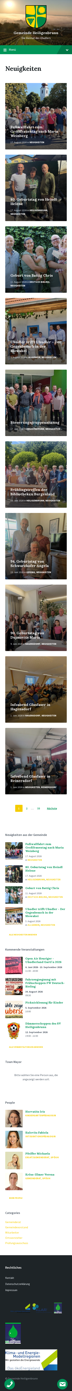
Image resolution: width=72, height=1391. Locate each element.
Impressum (11, 1290)
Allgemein (34, 357)
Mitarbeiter (12, 1232)
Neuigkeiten (37, 142)
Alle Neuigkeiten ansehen (23, 934)
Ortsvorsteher (13, 1237)
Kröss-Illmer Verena (39, 1174)
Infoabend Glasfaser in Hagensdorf (30, 706)
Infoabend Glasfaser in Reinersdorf (30, 778)
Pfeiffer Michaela (37, 1153)
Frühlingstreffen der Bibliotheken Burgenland (32, 491)
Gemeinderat (13, 1222)
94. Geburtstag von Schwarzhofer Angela (29, 563)
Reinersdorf (49, 787)
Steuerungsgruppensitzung (34, 422)
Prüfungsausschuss (16, 1243)
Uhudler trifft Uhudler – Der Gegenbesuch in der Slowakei (35, 346)
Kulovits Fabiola (36, 1132)
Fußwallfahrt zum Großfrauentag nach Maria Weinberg (34, 131)
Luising (30, 572)
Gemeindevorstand (16, 1227)
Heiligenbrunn (38, 210)
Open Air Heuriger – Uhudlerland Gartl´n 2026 (43, 960)
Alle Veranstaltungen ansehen (26, 1047)
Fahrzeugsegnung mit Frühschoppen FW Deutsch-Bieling (45, 983)
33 (38, 808)
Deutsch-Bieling (39, 281)
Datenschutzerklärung (17, 1284)
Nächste (52, 808)
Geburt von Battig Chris (31, 275)
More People (16, 1198)
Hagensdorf (32, 643)
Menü (12, 50)
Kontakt (9, 1277)
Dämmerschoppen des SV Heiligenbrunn (43, 1025)
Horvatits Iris (35, 1111)
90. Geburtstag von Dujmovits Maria (27, 635)
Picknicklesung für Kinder (44, 1002)
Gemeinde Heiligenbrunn (36, 33)
